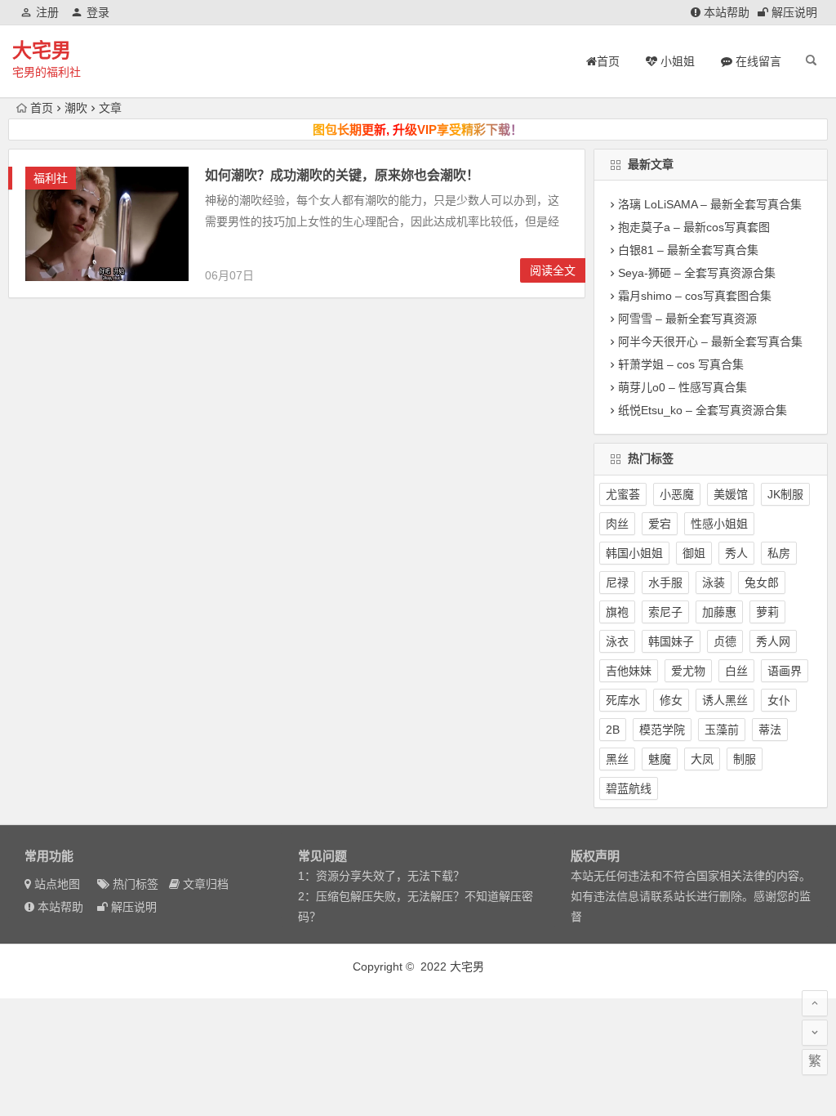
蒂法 (769, 729)
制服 (744, 759)
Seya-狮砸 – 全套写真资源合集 (697, 272)
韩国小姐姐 (634, 553)
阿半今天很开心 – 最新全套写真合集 (710, 341)
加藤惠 (719, 611)
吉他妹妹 (628, 670)
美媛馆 (731, 494)
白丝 (736, 670)
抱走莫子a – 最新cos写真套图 (694, 227)
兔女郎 (762, 582)
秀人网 (773, 641)
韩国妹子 (671, 641)
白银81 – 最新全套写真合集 (688, 250)
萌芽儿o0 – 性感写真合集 (682, 387)
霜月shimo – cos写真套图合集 (695, 295)
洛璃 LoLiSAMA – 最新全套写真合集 (710, 204)
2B (613, 729)
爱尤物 (688, 670)
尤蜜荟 (623, 494)
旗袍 (617, 611)
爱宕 (659, 523)
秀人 (736, 553)
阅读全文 (553, 270)
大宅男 (41, 50)
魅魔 (659, 759)
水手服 (665, 582)
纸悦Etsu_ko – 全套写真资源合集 (702, 410)
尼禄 (617, 582)
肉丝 (617, 523)
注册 (47, 12)
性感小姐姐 (719, 523)
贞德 (725, 641)
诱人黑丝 (725, 700)
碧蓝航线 (628, 788)
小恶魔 (677, 494)
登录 (98, 12)
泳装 (713, 582)
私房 (778, 553)
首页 (41, 107)
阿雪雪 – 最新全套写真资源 (687, 318)
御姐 (694, 553)
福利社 (50, 178)
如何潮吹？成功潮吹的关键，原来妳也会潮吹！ (342, 175)
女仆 (778, 700)
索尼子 (665, 611)
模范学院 (662, 729)
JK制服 (785, 494)
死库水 (623, 700)
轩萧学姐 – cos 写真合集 (681, 364)
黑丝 (617, 759)
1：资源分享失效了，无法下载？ (381, 875)
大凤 (702, 759)
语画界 (784, 670)
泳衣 (617, 641)
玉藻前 (722, 729)
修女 (671, 700)
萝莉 (767, 611)
